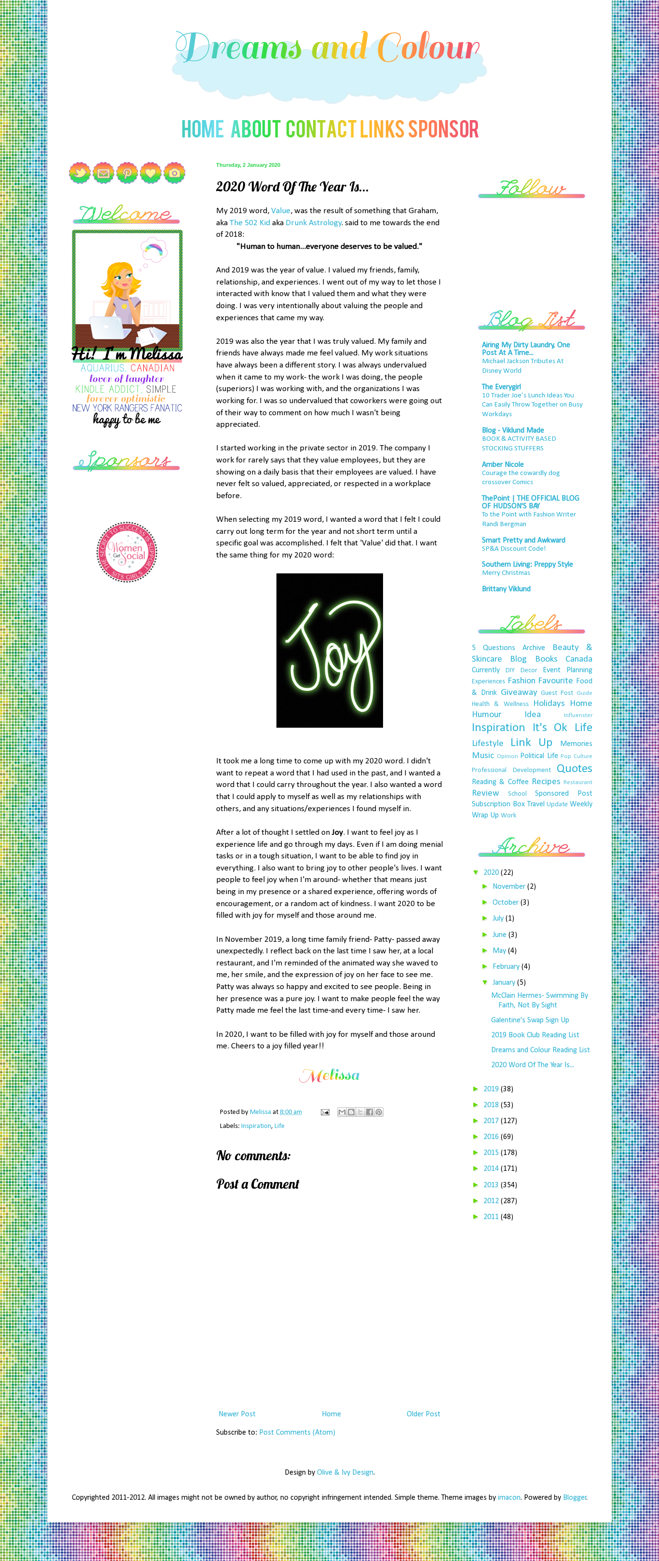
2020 (492, 873)
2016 (492, 1137)
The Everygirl (501, 387)
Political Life (539, 756)
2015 (492, 1153)
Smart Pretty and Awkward (523, 540)
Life (280, 1126)
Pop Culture (576, 756)
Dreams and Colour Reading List (540, 1050)
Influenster (578, 715)
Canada (578, 659)
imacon (509, 1498)
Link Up (531, 743)
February (507, 967)
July (499, 919)
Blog (518, 659)
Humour (486, 714)
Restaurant (577, 782)
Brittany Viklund (506, 589)
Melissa (261, 1112)
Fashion (521, 681)
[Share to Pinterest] (379, 1112)
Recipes (546, 782)
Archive (533, 648)
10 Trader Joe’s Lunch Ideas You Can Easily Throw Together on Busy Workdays (532, 405)
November (510, 887)
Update (557, 804)
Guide (584, 693)
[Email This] (342, 1112)
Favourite (555, 681)
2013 (492, 1185)
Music (483, 755)
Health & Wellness (500, 704)
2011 (492, 1217)
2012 (492, 1201)
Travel (536, 804)
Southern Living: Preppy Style (527, 565)
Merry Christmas (506, 573)
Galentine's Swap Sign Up (530, 1020)
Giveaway (519, 692)
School (517, 794)
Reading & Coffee (500, 782)
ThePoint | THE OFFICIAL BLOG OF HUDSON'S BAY (530, 502)
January (505, 983)
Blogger (575, 1498)
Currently (486, 670)
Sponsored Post (563, 794)
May (500, 951)
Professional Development (511, 770)
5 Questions (493, 648)
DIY (510, 670)
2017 (492, 1121)
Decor (529, 670)
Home (331, 1414)
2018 (492, 1105)
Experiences (488, 681)
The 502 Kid (250, 223)
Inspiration (256, 1126)
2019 (492, 1089)
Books (546, 659)
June (500, 935)
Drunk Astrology (314, 223)
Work (508, 815)
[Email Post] (324, 1112)
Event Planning (567, 670)
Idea (532, 714)
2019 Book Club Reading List (535, 1035)
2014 (492, 1169)
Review (485, 793)
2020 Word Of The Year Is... (532, 1065)
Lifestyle (488, 743)
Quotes (574, 769)
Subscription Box (498, 804)
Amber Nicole (503, 465)
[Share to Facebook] (369, 1112)
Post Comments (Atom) (297, 1433)
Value (280, 211)
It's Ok (550, 728)
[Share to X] (360, 1112)
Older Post (423, 1414)
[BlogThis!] (351, 1112)
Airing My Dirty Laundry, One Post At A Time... (526, 349)
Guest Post (557, 693)
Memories (576, 744)
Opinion (507, 756)
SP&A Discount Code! (514, 549)
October (507, 903)
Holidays (549, 703)
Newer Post (237, 1414)
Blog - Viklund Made (513, 430)
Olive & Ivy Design (345, 1473)
